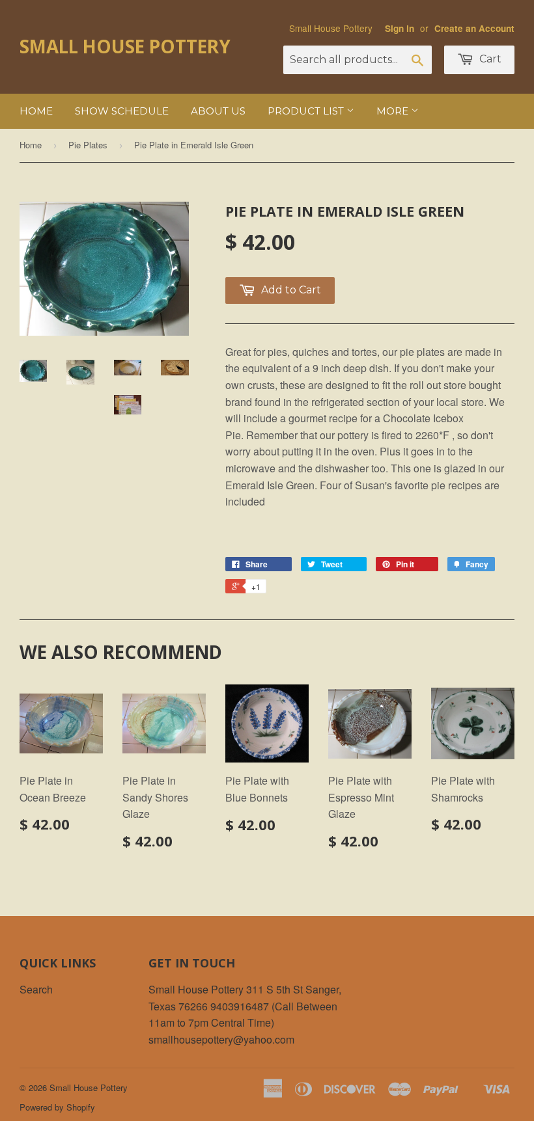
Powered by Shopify (57, 1107)
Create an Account (474, 28)
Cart (489, 59)
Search (36, 989)
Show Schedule (122, 111)
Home (36, 111)
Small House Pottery (125, 46)
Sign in (399, 28)
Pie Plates (87, 145)
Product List (307, 111)
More (393, 111)
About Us (218, 111)
